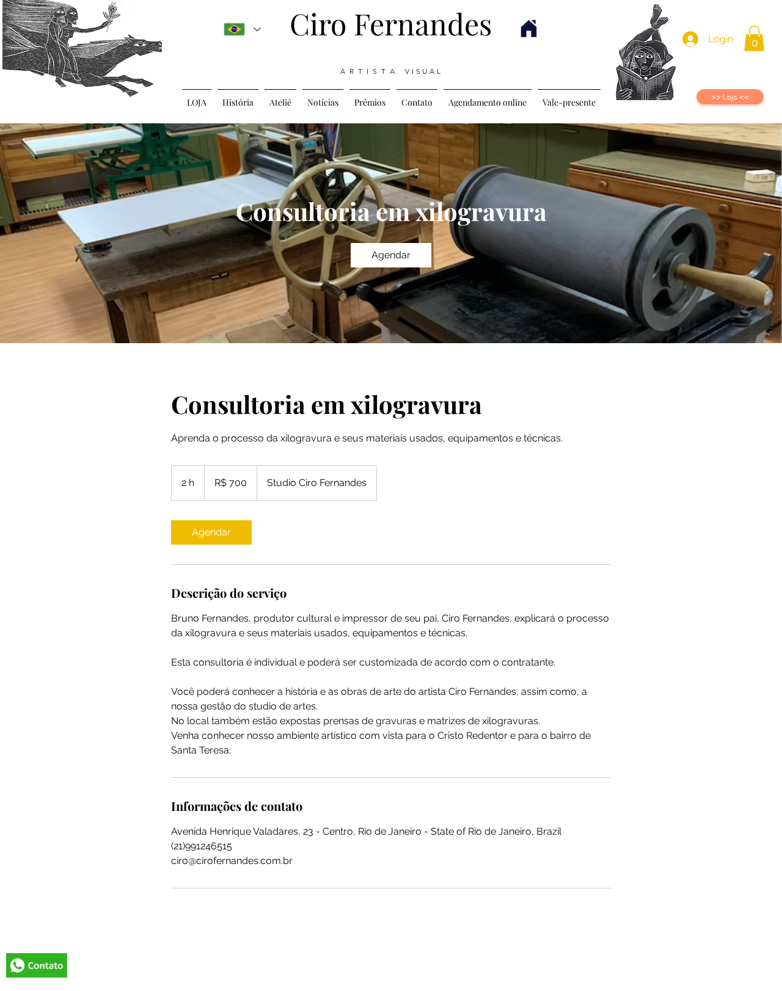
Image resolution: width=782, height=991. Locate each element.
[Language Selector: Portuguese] (242, 29)
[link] (391, 255)
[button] (754, 38)
